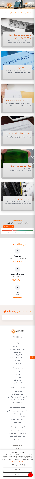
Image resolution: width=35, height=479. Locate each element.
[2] (5, 232)
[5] (15, 232)
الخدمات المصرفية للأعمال (17, 387)
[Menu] (3, 3)
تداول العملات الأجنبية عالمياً (17, 436)
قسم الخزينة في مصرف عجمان (17, 430)
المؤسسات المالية (17, 413)
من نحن (17, 342)
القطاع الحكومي (17, 422)
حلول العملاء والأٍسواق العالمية (17, 433)
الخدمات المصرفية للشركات (17, 407)
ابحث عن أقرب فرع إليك (17, 280)
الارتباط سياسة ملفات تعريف (17, 461)
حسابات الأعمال (17, 391)
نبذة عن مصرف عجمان (17, 346)
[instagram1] (17, 337)
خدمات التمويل (17, 377)
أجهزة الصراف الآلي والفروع (17, 357)
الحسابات (17, 371)
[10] (32, 232)
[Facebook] (13, 337)
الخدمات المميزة (17, 383)
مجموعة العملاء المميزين (17, 419)
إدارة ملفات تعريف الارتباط (17, 465)
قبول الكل (17, 474)
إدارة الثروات (17, 380)
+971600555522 (17, 298)
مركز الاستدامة (17, 352)
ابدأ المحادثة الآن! (17, 261)
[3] (8, 232)
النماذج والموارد (17, 355)
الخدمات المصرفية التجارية (17, 416)
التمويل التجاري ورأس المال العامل (17, 397)
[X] (21, 337)
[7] (22, 232)
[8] (25, 232)
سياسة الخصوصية (17, 445)
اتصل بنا (17, 360)
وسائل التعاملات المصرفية (17, 349)
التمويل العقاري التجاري (17, 402)
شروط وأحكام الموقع (17, 448)
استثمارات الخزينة (17, 439)
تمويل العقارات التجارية (17, 399)
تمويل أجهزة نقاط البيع (18, 394)
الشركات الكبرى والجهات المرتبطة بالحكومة (17, 411)
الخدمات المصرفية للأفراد (17, 368)
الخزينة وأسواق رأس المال (17, 426)
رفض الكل (17, 469)
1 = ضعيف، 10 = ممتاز (8, 226)
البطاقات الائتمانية (17, 374)
